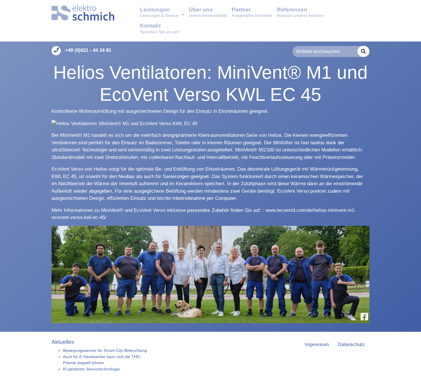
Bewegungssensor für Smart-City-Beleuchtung (105, 350)
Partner (252, 12)
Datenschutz (351, 344)
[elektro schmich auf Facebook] (364, 316)
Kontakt (159, 28)
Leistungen (159, 12)
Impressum (317, 344)
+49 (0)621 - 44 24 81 (88, 50)
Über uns (208, 12)
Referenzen (300, 12)
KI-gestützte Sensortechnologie (91, 369)
